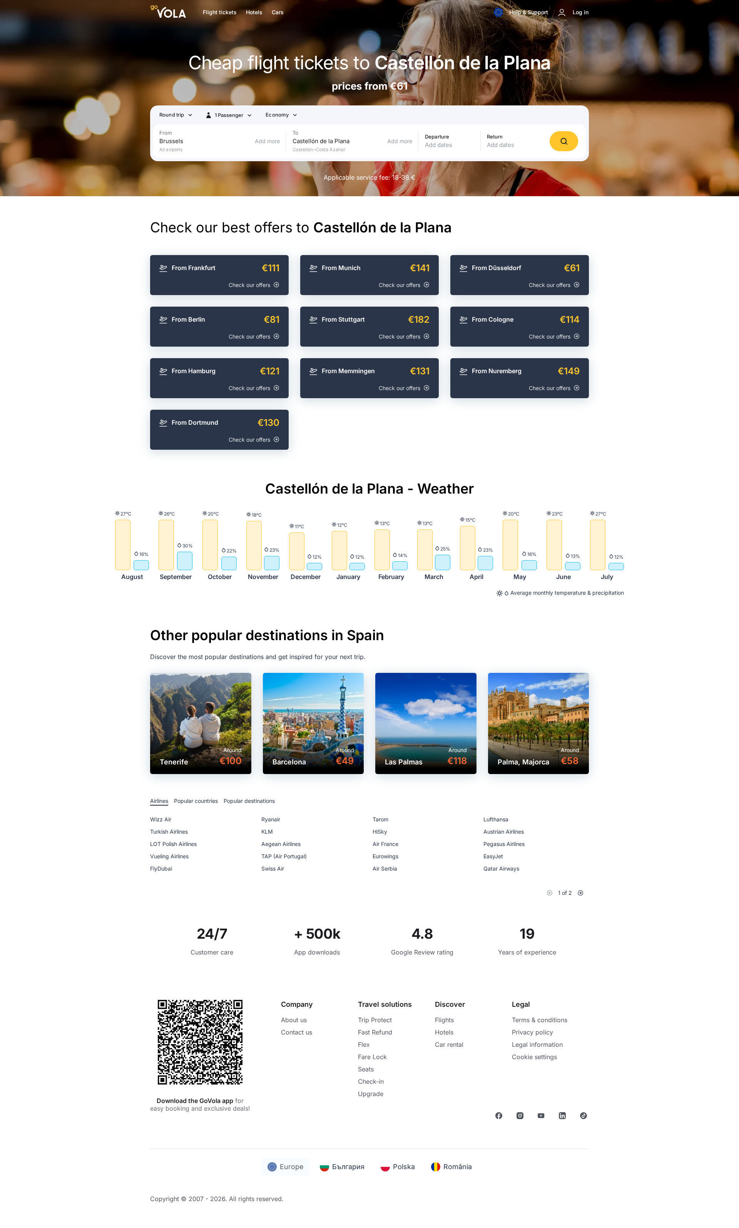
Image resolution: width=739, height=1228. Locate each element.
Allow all (480, 640)
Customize (364, 640)
